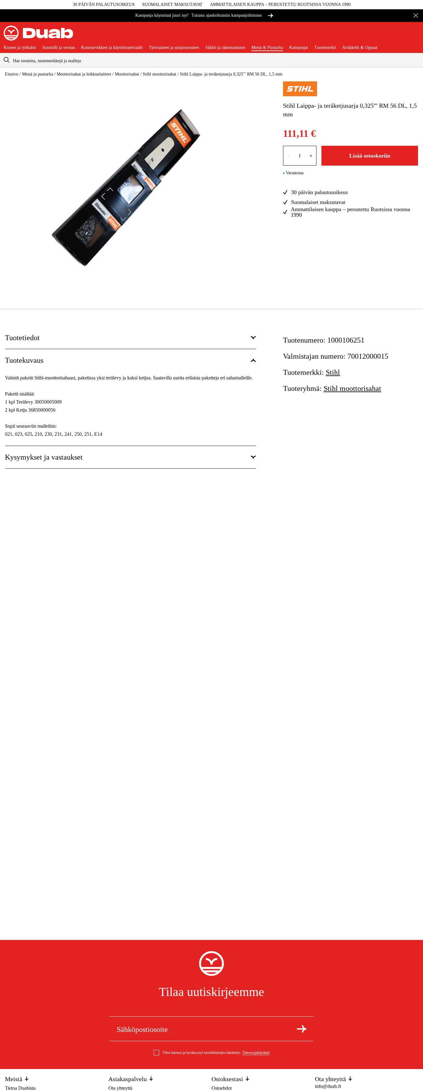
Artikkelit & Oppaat (359, 47)
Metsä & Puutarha (267, 47)
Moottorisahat (127, 74)
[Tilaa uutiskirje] (301, 1029)
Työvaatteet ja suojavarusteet (174, 47)
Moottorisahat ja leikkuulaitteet (84, 74)
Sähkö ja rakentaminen (225, 47)
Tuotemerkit (325, 47)
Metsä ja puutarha (37, 74)
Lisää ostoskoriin (369, 156)
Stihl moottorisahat (159, 74)
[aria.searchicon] (6, 60)
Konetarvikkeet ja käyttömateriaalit (112, 47)
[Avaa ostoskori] (414, 36)
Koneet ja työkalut (20, 47)
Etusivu (11, 74)
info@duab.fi (328, 1086)
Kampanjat (298, 47)
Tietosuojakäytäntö (256, 1052)
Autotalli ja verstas (58, 47)
